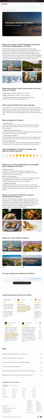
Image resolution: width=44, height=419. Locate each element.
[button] (41, 4)
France (33, 390)
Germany (4, 390)
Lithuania (34, 395)
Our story (29, 408)
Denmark (4, 395)
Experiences (29, 404)
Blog (28, 411)
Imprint (37, 409)
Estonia (33, 393)
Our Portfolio (38, 411)
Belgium (14, 393)
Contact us (38, 403)
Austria (33, 388)
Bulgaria (14, 395)
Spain (13, 388)
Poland (23, 397)
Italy (3, 388)
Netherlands (4, 393)
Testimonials (29, 409)
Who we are (29, 407)
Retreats (15, 385)
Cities (10, 385)
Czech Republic (5, 397)
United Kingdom (15, 390)
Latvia (23, 395)
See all (33, 397)
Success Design (30, 412)
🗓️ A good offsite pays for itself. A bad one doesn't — (22, 1)
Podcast (38, 402)
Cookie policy (39, 407)
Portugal (24, 388)
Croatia (23, 390)
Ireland (23, 393)
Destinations (5, 385)
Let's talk (38, 404)
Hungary (14, 397)
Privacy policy (39, 408)
